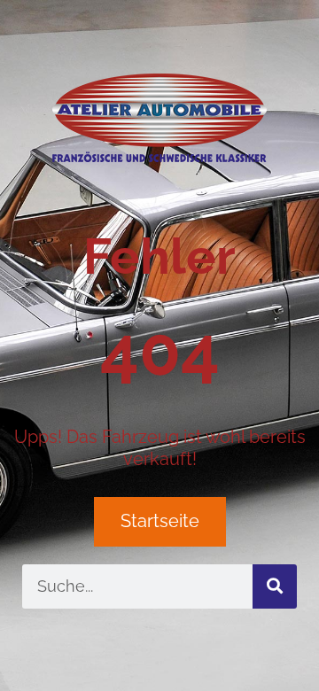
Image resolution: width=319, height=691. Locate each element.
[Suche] (275, 586)
